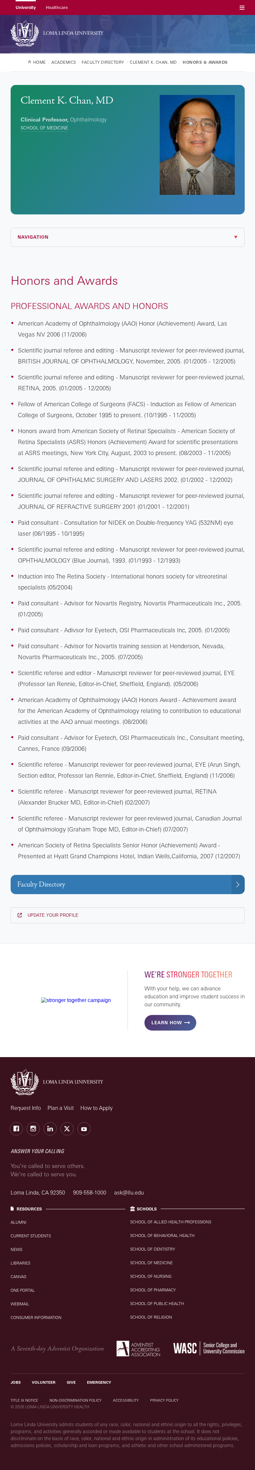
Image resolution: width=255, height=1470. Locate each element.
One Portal (23, 1290)
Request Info (26, 1108)
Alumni (18, 1222)
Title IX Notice (24, 1400)
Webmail (20, 1303)
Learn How (166, 1022)
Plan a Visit (60, 1108)
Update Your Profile (52, 915)
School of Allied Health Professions (170, 1221)
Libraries (20, 1263)
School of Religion (151, 1317)
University (26, 7)
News (16, 1249)
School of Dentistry (152, 1249)
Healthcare (57, 7)
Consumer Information (36, 1317)
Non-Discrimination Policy (75, 1400)
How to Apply (96, 1108)
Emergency (99, 1382)
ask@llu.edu (129, 1192)
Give (71, 1382)
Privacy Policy (164, 1400)
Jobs (16, 1382)
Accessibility (126, 1400)
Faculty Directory (41, 884)
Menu (242, 7)
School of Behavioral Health (162, 1235)
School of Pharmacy (153, 1289)
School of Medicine (44, 127)
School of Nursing (151, 1276)
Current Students (31, 1235)
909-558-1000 (90, 1192)
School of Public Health (157, 1303)
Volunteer (43, 1382)
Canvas (18, 1276)
